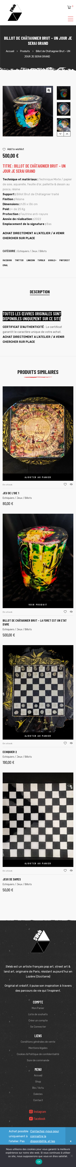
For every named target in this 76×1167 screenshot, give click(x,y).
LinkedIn (31, 260)
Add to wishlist (15, 149)
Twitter (19, 260)
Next (67, 133)
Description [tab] (40, 291)
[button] (48, 90)
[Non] (71, 1156)
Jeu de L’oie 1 (11, 493)
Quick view (71, 484)
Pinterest (64, 260)
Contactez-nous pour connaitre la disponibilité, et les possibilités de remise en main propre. (44, 1141)
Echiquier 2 (10, 752)
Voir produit (38, 604)
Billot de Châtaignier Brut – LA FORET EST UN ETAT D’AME (35, 622)
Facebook (7, 260)
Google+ (52, 260)
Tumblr (41, 260)
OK (39, 1161)
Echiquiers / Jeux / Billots (32, 251)
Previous (60, 133)
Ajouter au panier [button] (38, 477)
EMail (5, 265)
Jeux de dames (12, 879)
